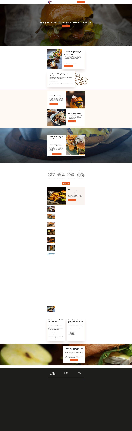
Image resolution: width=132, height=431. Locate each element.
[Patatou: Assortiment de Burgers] (51, 311)
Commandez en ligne (66, 26)
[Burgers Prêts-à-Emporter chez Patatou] (51, 211)
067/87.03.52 (79, 373)
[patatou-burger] (51, 242)
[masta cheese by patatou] (51, 255)
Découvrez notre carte (57, 154)
